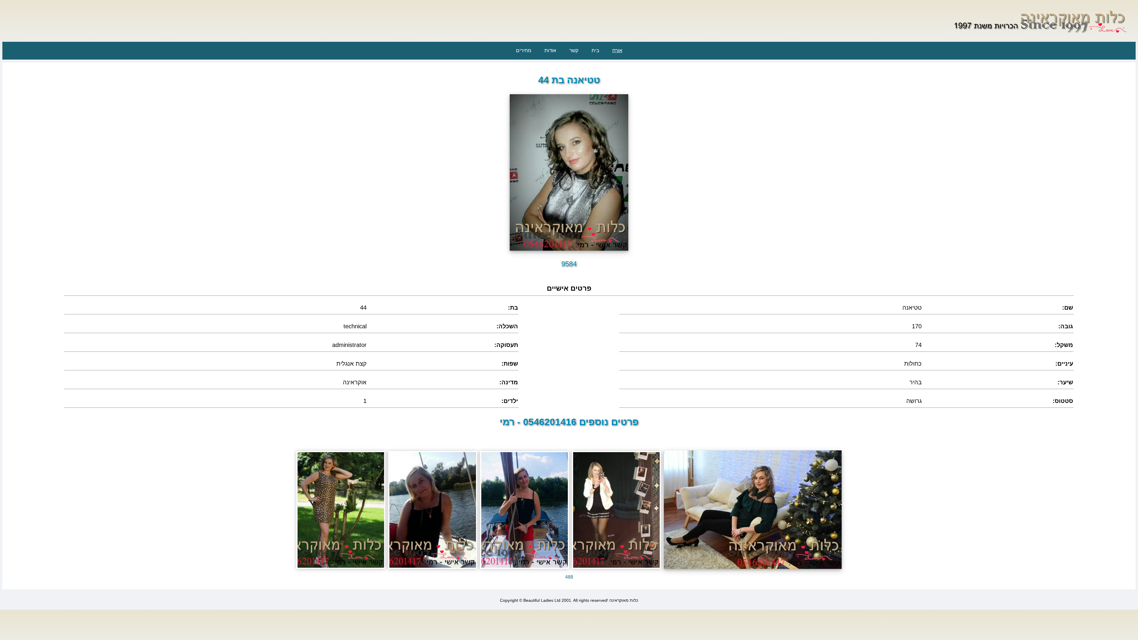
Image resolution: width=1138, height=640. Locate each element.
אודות (550, 50)
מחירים (523, 50)
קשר (573, 50)
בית (595, 50)
